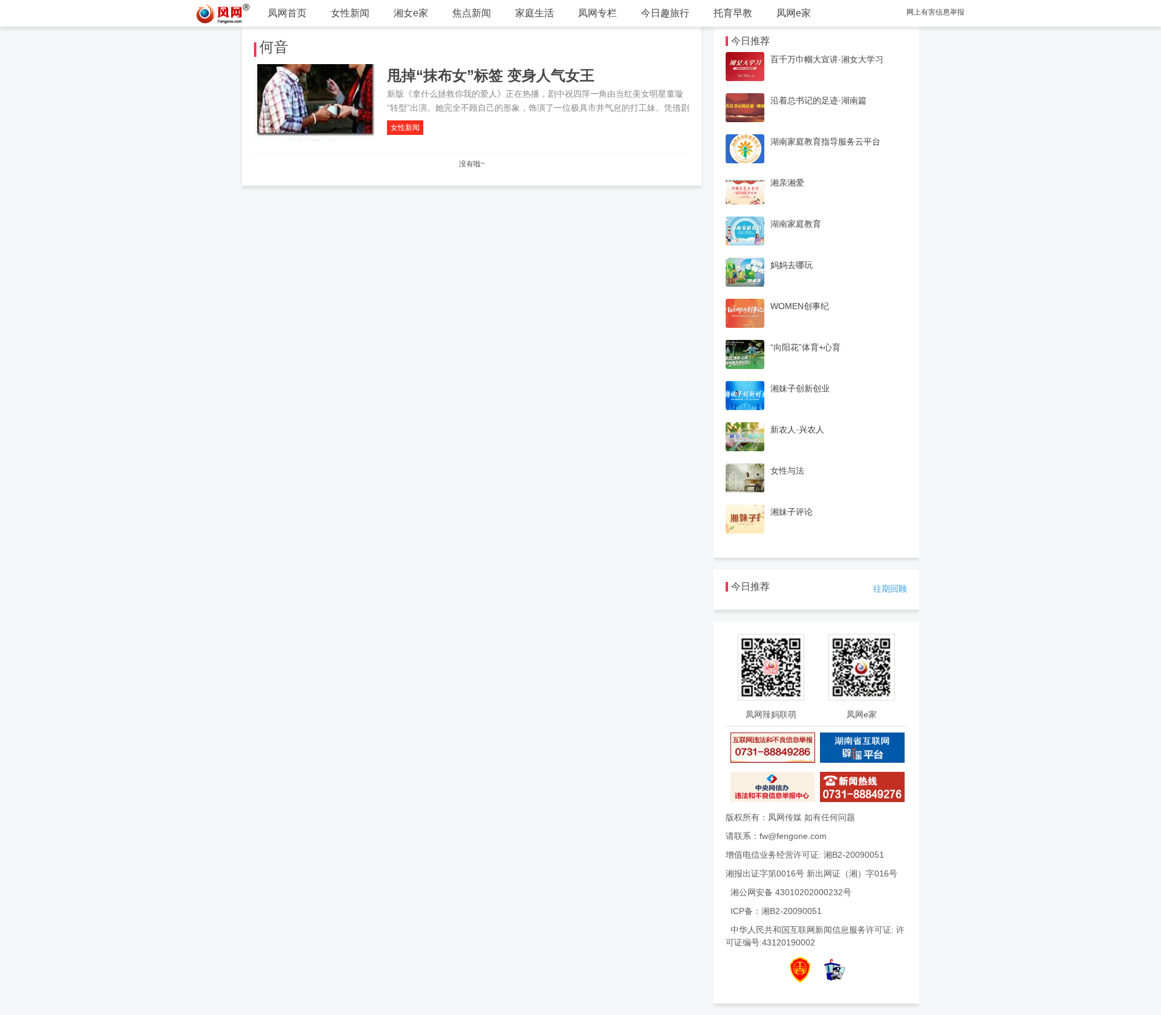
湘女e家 (411, 13)
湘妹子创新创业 (800, 388)
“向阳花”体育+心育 (805, 347)
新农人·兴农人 (797, 429)
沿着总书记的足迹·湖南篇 (818, 100)
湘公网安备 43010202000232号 (790, 892)
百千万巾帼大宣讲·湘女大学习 (826, 59)
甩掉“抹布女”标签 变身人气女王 (490, 75)
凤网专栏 (597, 13)
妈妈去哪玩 (791, 265)
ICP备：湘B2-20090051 (776, 911)
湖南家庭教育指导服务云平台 (825, 141)
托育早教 (733, 13)
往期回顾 (890, 588)
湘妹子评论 (791, 512)
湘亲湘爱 (787, 183)
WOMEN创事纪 (799, 306)
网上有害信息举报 (935, 12)
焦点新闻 (471, 13)
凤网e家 (793, 13)
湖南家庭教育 (795, 224)
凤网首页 (287, 13)
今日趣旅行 (665, 13)
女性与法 (787, 470)
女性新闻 (350, 13)
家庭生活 (534, 13)
